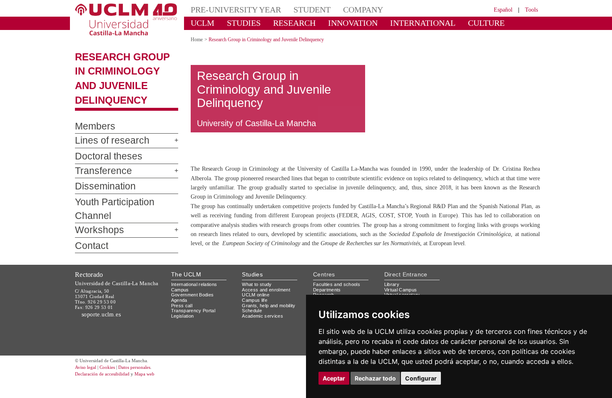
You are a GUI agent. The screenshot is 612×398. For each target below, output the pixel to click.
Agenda (180, 304)
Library (392, 289)
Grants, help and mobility (272, 309)
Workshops (94, 217)
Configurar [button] (421, 378)
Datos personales (146, 382)
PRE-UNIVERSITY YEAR (230, 9)
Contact (88, 232)
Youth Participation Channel (124, 202)
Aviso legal (86, 382)
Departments (328, 294)
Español (497, 9)
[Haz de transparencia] (474, 290)
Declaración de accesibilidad (107, 389)
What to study (258, 289)
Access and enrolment (268, 294)
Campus (180, 294)
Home (198, 39)
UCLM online (257, 299)
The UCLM (186, 279)
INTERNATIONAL (394, 22)
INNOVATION (334, 22)
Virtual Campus (402, 294)
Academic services (264, 320)
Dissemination (100, 186)
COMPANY (343, 9)
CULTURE (449, 22)
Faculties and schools (338, 289)
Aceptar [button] (334, 378)
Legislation (184, 320)
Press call (182, 309)
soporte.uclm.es (104, 319)
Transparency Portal (195, 315)
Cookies (112, 382)
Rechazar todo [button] (375, 378)
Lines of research (105, 140)
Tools (530, 9)
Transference (98, 171)
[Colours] (511, 290)
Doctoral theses (102, 156)
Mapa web (155, 389)
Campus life (256, 304)
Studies (252, 279)
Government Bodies (195, 299)
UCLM (200, 22)
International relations (197, 289)
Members (90, 126)
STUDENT (297, 9)
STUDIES (236, 22)
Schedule (253, 315)
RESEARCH (283, 22)
